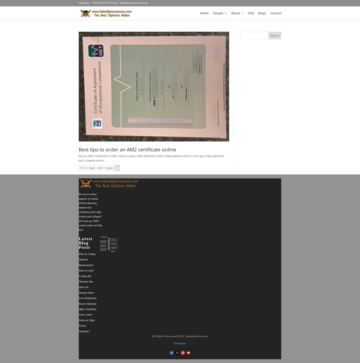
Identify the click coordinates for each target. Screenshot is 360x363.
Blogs (262, 13)
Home (204, 13)
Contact (275, 13)
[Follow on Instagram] (183, 353)
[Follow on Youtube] (188, 353)
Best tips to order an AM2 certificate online (127, 149)
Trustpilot (180, 343)
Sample (218, 13)
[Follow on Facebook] (172, 353)
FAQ (251, 13)
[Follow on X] (177, 353)
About (235, 13)
